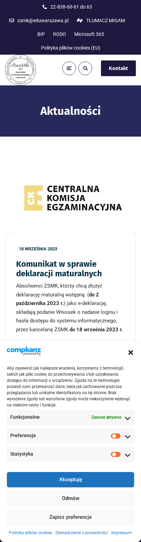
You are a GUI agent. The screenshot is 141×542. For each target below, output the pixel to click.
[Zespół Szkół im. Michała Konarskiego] (20, 70)
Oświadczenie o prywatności (81, 532)
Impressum (121, 532)
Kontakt (118, 68)
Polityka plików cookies (30, 532)
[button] (130, 352)
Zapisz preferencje (70, 517)
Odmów (70, 498)
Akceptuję (70, 479)
